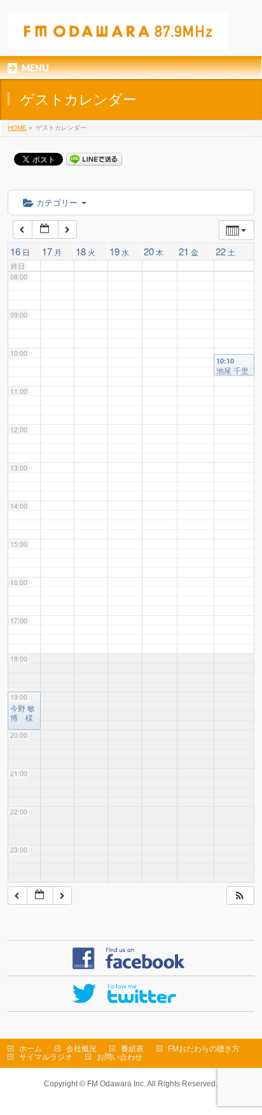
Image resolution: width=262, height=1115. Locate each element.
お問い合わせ (119, 1057)
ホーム (30, 1048)
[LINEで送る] (94, 158)
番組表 (132, 1048)
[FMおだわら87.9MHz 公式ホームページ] (118, 35)
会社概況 (81, 1048)
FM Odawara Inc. (116, 1083)
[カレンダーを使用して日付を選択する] (45, 229)
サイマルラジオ (45, 1057)
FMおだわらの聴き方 (204, 1048)
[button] (239, 895)
